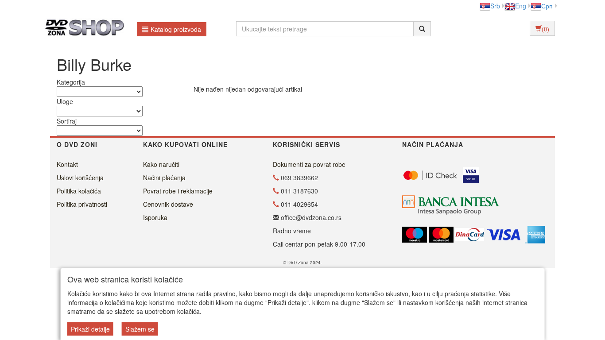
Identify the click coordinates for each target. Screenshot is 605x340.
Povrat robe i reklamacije (178, 190)
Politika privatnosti (82, 204)
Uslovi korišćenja (80, 177)
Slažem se (140, 329)
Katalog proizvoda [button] (176, 29)
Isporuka (155, 217)
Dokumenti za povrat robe (309, 164)
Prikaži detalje (90, 329)
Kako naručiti (161, 164)
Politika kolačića (79, 190)
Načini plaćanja (164, 177)
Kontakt (67, 164)
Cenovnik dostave (168, 204)
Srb (495, 5)
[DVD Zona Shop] (82, 29)
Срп (547, 5)
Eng (520, 5)
